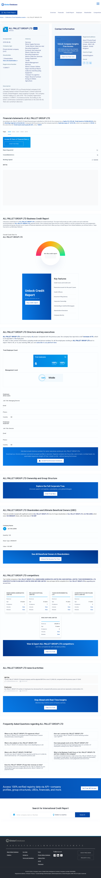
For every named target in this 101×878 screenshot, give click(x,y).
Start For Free (50, 652)
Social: (85, 59)
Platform (9, 855)
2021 (17, 132)
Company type (7, 46)
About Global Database (12, 852)
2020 (22, 132)
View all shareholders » (10, 61)
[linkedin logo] (90, 63)
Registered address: (89, 37)
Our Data (25, 852)
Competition (97, 12)
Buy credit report (32, 303)
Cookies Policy (41, 858)
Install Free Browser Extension (52, 461)
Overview (53, 12)
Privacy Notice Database (44, 855)
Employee (79, 12)
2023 (9, 132)
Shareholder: (7, 55)
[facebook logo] (84, 63)
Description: (7, 86)
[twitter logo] (87, 63)
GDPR (39, 861)
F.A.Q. (39, 852)
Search (82, 815)
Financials (61, 12)
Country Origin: (87, 52)
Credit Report (70, 12)
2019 (26, 132)
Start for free (14, 144)
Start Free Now (50, 494)
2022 (13, 132)
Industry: (28, 39)
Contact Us (25, 855)
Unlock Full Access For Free (50, 559)
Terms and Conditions (28, 858)
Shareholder (87, 12)
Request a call (86, 858)
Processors (40, 864)
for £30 (50, 256)
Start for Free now (68, 57)
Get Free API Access (89, 788)
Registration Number (9, 64)
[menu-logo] (9, 4)
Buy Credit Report (10, 12)
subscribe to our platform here (46, 342)
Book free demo (86, 853)
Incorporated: (7, 39)
